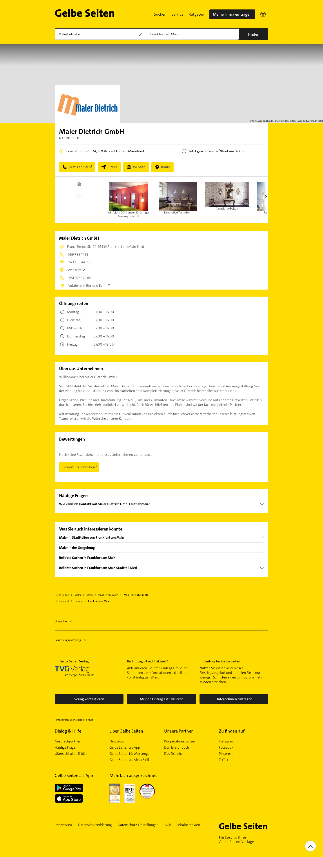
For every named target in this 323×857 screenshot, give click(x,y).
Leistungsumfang (68, 640)
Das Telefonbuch (176, 747)
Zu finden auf (232, 731)
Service (177, 14)
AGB (168, 825)
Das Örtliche (173, 753)
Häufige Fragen (66, 747)
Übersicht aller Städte (71, 753)
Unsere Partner (178, 731)
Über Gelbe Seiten (126, 731)
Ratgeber (196, 14)
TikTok (223, 760)
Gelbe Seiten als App (124, 747)
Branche (61, 621)
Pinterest (226, 753)
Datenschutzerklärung (95, 825)
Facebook (226, 747)
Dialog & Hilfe (68, 731)
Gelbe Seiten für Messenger (130, 753)
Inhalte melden (188, 825)
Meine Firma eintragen (232, 14)
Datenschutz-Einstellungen (138, 825)
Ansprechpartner (67, 741)
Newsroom (117, 741)
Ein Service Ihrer (236, 839)
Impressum (63, 825)
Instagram (226, 741)
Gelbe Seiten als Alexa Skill (129, 760)
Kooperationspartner (180, 741)
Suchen (160, 14)
